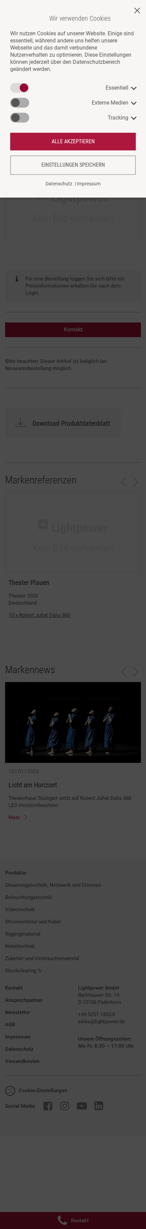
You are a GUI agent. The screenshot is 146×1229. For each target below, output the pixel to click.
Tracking (118, 117)
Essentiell (117, 88)
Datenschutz (58, 183)
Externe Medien (110, 102)
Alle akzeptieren (73, 141)
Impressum (89, 183)
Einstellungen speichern (73, 165)
